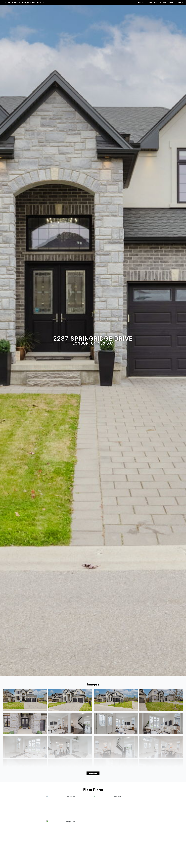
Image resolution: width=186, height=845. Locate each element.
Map (171, 2)
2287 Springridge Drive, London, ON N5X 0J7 (24, 2)
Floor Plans (152, 2)
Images (141, 2)
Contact (179, 2)
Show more (93, 773)
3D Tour (163, 2)
